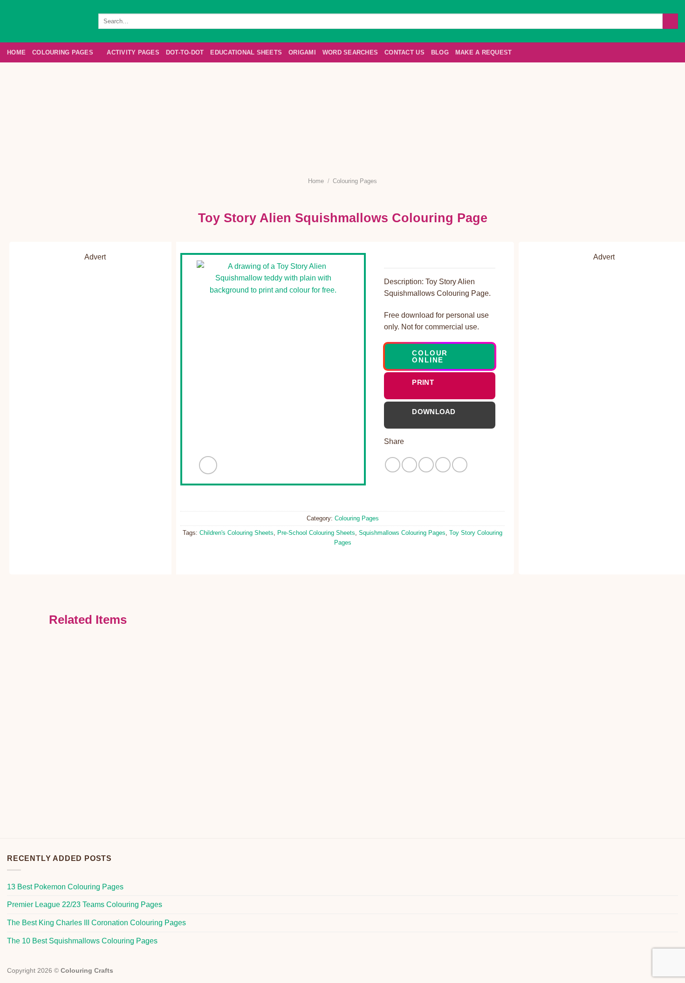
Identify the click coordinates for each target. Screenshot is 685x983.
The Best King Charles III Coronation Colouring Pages (96, 923)
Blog (440, 52)
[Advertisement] (342, 114)
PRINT (442, 385)
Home (16, 52)
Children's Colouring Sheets (236, 532)
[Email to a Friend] (426, 464)
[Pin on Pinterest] (443, 464)
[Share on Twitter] (409, 464)
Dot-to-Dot (185, 52)
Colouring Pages (62, 52)
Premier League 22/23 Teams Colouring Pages (84, 904)
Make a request (483, 52)
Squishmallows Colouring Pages (402, 532)
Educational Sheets (246, 52)
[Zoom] (208, 465)
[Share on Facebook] (392, 464)
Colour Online (430, 356)
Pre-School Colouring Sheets (316, 532)
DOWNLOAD (433, 415)
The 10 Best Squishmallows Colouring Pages (82, 941)
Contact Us (404, 52)
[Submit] (670, 21)
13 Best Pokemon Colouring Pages (65, 887)
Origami (302, 52)
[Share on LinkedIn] (459, 464)
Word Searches (350, 52)
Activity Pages (133, 52)
